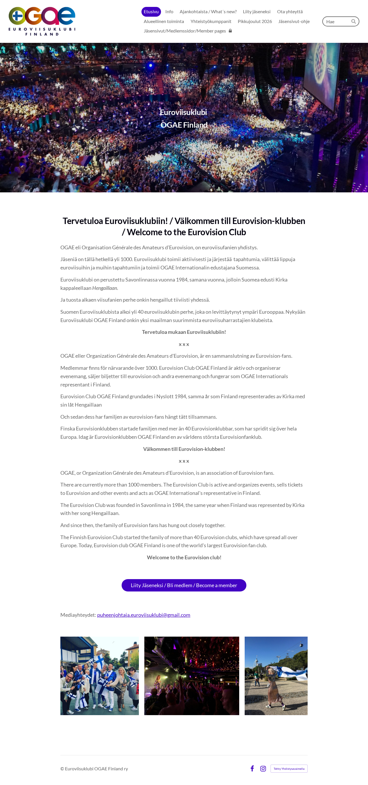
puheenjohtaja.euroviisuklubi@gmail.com (143, 615)
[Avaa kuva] (99, 676)
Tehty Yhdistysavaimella (289, 768)
